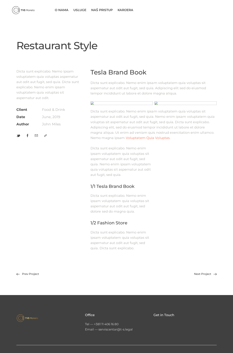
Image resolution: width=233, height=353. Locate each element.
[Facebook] (27, 135)
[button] (45, 135)
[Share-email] (36, 135)
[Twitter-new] (18, 135)
